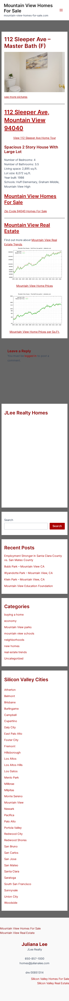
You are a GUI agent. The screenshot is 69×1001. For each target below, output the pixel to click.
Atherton (10, 690)
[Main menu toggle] (61, 10)
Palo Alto (10, 821)
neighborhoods (14, 640)
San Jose (10, 859)
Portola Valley (13, 827)
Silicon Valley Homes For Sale (50, 979)
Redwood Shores (15, 840)
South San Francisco (17, 884)
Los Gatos (11, 771)
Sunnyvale (11, 890)
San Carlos (11, 852)
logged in (31, 356)
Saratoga (10, 877)
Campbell (10, 715)
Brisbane (10, 702)
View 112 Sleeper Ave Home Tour (34, 138)
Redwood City (13, 834)
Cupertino (10, 721)
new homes (12, 646)
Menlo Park (11, 777)
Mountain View (14, 802)
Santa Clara (11, 871)
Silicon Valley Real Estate (53, 983)
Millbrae (9, 784)
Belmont (9, 696)
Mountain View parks (18, 627)
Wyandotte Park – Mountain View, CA (28, 573)
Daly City (10, 727)
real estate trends (15, 652)
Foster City (11, 740)
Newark (9, 809)
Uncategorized (13, 658)
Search (8, 520)
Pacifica (9, 815)
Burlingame (11, 708)
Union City (11, 896)
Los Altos (10, 758)
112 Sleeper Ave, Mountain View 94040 (26, 120)
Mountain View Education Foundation (28, 586)
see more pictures (15, 97)
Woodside (10, 902)
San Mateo (11, 865)
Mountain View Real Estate (17, 933)
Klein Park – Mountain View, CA (24, 579)
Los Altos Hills (13, 765)
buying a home (14, 614)
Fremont (9, 746)
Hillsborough (12, 752)
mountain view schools (19, 633)
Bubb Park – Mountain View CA (24, 566)
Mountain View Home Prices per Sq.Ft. (35, 332)
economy (10, 621)
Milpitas (9, 790)
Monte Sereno (13, 796)
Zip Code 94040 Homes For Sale (25, 211)
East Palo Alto (13, 733)
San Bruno (11, 846)
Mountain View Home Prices (34, 286)
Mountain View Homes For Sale (28, 8)
